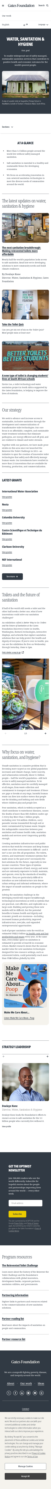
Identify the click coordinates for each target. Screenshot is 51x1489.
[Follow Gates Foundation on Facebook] (15, 1392)
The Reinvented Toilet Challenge (20, 1265)
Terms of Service (32, 1223)
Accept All (25, 1476)
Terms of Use (32, 1456)
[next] (45, 733)
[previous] (5, 733)
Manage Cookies (25, 1466)
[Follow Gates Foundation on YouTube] (35, 1392)
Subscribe (17, 1213)
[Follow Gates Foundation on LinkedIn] (21, 1392)
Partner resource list (13, 1339)
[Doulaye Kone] (25, 1082)
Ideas (41, 1383)
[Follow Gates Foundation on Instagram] (28, 1392)
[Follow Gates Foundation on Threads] (41, 1392)
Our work (6, 15)
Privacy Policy (18, 1223)
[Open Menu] (3, 5)
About (10, 1383)
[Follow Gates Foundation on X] (8, 1392)
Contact (25, 1408)
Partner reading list (13, 1318)
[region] (25, 1450)
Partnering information (15, 1295)
